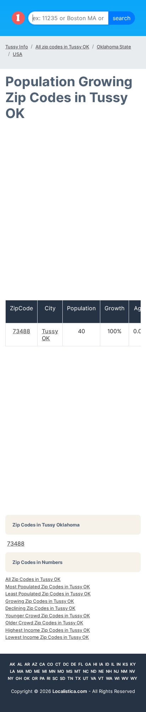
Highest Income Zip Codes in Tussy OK (47, 630)
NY (10, 678)
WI (116, 678)
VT (101, 678)
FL (80, 664)
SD (62, 678)
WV (125, 678)
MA (20, 671)
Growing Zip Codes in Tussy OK (39, 601)
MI (44, 671)
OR (35, 678)
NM (124, 671)
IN (118, 664)
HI (95, 664)
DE (73, 664)
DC (66, 664)
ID (107, 664)
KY (133, 664)
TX (78, 678)
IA (101, 664)
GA (88, 664)
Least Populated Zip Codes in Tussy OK (48, 593)
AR (27, 664)
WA (109, 678)
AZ (34, 664)
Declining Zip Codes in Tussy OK (40, 608)
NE (101, 671)
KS (125, 664)
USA (17, 54)
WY (133, 678)
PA (42, 678)
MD (29, 671)
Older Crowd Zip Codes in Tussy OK (44, 622)
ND (93, 671)
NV (132, 671)
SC (55, 678)
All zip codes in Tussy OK (62, 46)
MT (77, 671)
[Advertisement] (73, 213)
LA (12, 671)
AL (19, 664)
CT (58, 664)
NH (109, 671)
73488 (21, 331)
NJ (116, 671)
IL (112, 664)
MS (69, 671)
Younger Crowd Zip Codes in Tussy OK (47, 615)
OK (27, 678)
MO (60, 671)
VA (93, 678)
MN (52, 671)
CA (42, 664)
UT (86, 678)
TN (70, 678)
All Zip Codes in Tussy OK (33, 579)
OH (19, 678)
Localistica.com (69, 691)
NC (86, 671)
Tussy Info (16, 46)
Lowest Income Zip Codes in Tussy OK (47, 637)
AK (12, 664)
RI (48, 678)
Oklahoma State (114, 46)
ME (37, 671)
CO (50, 664)
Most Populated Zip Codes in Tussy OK (47, 586)
